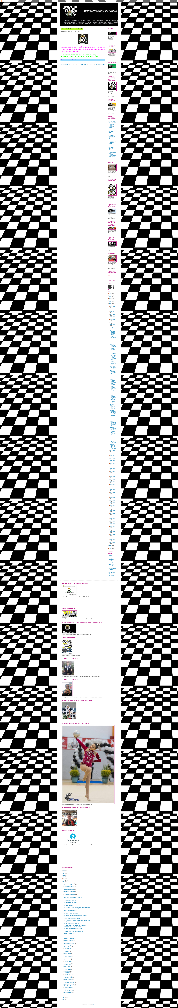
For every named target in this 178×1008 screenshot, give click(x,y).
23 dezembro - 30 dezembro (69, 884)
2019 (110, 293)
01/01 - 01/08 (112, 542)
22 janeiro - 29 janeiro (68, 989)
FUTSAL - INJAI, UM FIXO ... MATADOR (112, 407)
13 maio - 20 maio (67, 963)
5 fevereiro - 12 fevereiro (69, 985)
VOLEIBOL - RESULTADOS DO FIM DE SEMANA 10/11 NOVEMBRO (113, 431)
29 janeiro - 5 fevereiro (68, 987)
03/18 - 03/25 (112, 513)
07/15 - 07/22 (112, 468)
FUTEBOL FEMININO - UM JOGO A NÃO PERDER (113, 363)
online (109, 275)
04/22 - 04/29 (112, 500)
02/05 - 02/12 (112, 529)
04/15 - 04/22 (112, 502)
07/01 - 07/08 (112, 473)
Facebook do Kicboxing (111, 148)
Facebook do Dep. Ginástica (112, 136)
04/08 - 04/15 (112, 505)
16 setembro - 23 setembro (69, 941)
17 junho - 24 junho (68, 954)
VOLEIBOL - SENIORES (113, 351)
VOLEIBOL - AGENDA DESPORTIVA (113, 377)
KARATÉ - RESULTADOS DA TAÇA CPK (113, 392)
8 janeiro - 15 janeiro (68, 992)
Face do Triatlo (112, 121)
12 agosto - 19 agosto (68, 945)
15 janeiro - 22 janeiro (68, 990)
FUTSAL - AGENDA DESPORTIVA (113, 388)
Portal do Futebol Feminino (112, 569)
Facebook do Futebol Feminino (112, 141)
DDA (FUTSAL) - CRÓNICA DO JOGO (113, 328)
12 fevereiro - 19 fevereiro (69, 984)
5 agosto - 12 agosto (68, 946)
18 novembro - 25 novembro (69, 892)
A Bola (110, 555)
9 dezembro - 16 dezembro (69, 888)
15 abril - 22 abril (67, 969)
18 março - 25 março (68, 976)
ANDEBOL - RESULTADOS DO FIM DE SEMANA (113, 438)
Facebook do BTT (112, 133)
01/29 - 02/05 (112, 531)
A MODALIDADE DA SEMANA (113, 342)
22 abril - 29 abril (67, 967)
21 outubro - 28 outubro (68, 940)
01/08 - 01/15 (112, 539)
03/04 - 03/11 (112, 518)
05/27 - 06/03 (112, 487)
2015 (110, 300)
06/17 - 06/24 (112, 479)
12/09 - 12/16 (112, 314)
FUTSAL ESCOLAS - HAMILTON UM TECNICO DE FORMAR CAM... (113, 399)
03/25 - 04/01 (112, 510)
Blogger (94, 1004)
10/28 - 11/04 (112, 452)
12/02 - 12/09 (112, 316)
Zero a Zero (111, 575)
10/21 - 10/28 (112, 455)
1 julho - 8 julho (67, 951)
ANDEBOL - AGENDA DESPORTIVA (113, 372)
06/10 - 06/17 (112, 481)
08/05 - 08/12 (112, 466)
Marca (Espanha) (112, 565)
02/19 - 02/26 (112, 523)
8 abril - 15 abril (67, 971)
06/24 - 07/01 (112, 476)
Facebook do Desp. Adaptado (112, 138)
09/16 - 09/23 (112, 458)
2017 (110, 296)
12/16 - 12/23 (112, 311)
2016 (110, 298)
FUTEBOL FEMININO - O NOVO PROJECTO (113, 419)
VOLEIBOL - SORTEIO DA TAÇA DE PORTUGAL (113, 446)
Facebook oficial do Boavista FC (112, 156)
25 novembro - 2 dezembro (69, 891)
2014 (110, 301)
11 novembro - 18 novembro (69, 894)
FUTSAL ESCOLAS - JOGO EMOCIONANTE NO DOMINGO (113, 382)
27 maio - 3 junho (67, 959)
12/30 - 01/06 (112, 306)
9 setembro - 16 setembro (69, 943)
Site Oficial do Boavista (112, 159)
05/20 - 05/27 (112, 489)
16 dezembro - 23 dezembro (69, 886)
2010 (110, 546)
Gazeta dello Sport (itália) (111, 562)
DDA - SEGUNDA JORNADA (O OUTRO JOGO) (112, 332)
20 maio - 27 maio (67, 961)
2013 (110, 303)
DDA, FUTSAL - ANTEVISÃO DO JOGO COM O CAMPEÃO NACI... (113, 356)
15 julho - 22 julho (67, 948)
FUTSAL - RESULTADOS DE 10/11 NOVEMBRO (113, 423)
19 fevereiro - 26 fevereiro (69, 982)
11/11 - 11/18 (112, 324)
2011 (110, 545)
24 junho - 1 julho (67, 953)
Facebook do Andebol (111, 125)
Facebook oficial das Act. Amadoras (112, 153)
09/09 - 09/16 (112, 460)
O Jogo (110, 567)
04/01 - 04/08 (112, 508)
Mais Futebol (111, 564)
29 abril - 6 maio (67, 966)
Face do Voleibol (112, 122)
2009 (110, 548)
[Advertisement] (87, 602)
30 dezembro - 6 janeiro (69, 883)
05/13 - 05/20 (112, 492)
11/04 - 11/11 (112, 450)
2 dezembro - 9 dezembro (69, 889)
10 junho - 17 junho (68, 956)
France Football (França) (112, 558)
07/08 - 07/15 (112, 471)
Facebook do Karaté (111, 146)
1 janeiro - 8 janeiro (68, 993)
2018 (110, 295)
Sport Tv (111, 573)
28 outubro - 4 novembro (69, 938)
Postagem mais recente (65, 64)
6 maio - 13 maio (67, 964)
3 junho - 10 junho (67, 958)
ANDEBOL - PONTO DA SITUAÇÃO (113, 345)
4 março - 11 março (68, 979)
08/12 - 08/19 (112, 463)
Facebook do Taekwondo (111, 150)
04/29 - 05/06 (112, 497)
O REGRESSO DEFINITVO (113, 442)
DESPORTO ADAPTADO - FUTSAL (113, 367)
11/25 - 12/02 (112, 319)
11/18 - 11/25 (112, 322)
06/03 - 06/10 (112, 484)
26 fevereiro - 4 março (68, 980)
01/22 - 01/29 (112, 534)
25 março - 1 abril (67, 974)
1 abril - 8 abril (67, 972)
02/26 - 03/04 (112, 521)
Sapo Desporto (112, 572)
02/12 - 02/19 (112, 526)
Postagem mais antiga (100, 64)
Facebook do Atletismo (111, 127)
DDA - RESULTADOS (113, 337)
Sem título (112, 404)
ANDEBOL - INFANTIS (112, 349)
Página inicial (83, 64)
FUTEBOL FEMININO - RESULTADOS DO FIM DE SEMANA (113, 413)
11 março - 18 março (68, 977)
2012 (110, 304)
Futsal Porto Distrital (111, 560)
